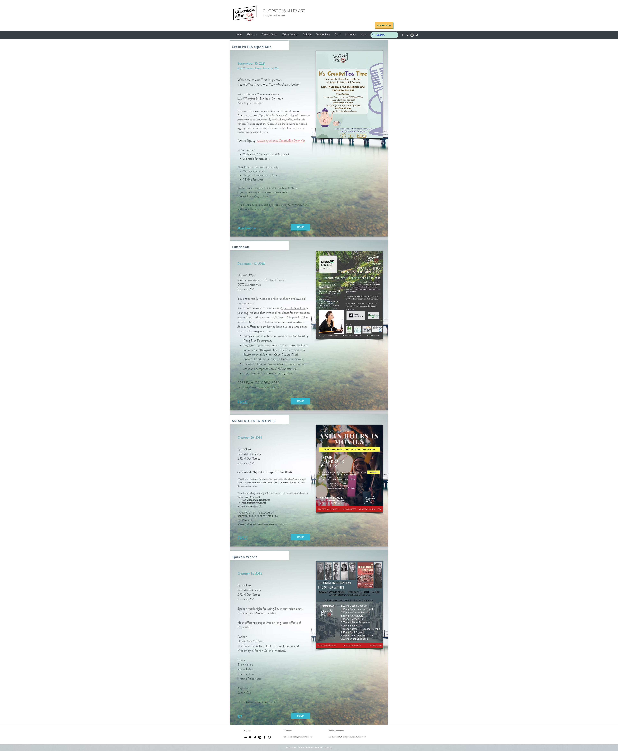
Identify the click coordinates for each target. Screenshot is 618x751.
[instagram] (407, 35)
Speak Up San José (293, 308)
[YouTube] (412, 35)
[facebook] (402, 35)
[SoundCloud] (245, 737)
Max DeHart (248, 502)
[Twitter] (416, 35)
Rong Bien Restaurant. (257, 340)
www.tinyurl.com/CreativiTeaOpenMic (281, 140)
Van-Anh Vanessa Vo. (283, 368)
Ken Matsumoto (250, 500)
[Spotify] (259, 737)
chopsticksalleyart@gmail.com (298, 736)
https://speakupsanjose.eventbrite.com (262, 387)
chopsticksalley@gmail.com (253, 196)
